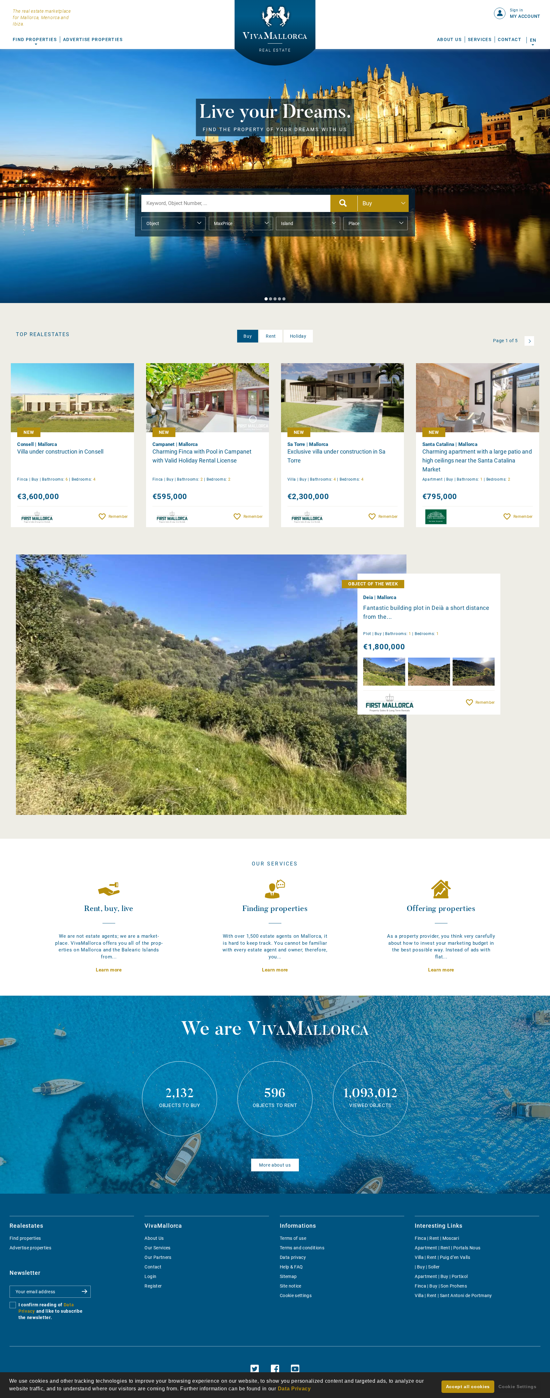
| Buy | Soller (427, 1266)
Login (150, 1276)
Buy (247, 336)
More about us (275, 1165)
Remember (118, 516)
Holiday (298, 336)
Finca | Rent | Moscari (437, 1238)
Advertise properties (30, 1247)
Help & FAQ (291, 1266)
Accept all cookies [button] (468, 1386)
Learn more (109, 970)
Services (479, 39)
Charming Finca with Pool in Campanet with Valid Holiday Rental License (202, 456)
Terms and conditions (302, 1247)
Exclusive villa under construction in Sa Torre (336, 456)
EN (533, 40)
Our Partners (158, 1257)
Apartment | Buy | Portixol (441, 1276)
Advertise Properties (93, 39)
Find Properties (35, 39)
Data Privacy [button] (294, 1388)
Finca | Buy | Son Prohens (441, 1286)
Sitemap (288, 1276)
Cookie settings (296, 1295)
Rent (271, 336)
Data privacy (293, 1257)
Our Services (157, 1247)
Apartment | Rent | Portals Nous (447, 1247)
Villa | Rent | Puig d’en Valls (442, 1257)
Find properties (25, 1238)
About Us (449, 39)
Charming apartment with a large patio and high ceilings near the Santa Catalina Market (477, 460)
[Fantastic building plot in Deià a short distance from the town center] (211, 684)
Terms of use (293, 1238)
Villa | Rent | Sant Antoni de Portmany (453, 1295)
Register (153, 1286)
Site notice (290, 1286)
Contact (509, 39)
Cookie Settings (517, 1386)
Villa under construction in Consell (60, 451)
